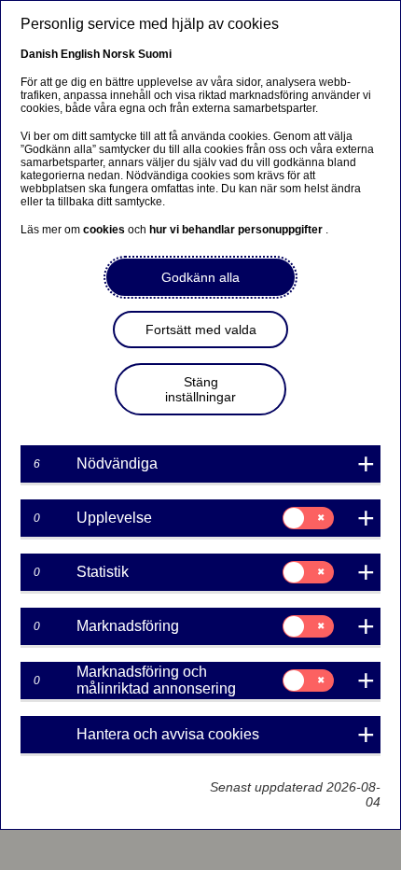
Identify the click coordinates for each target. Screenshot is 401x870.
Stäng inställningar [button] (200, 389)
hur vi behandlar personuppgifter (237, 229)
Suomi (155, 54)
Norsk (119, 54)
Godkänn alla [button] (200, 277)
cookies (105, 229)
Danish (39, 54)
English (80, 54)
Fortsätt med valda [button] (200, 329)
